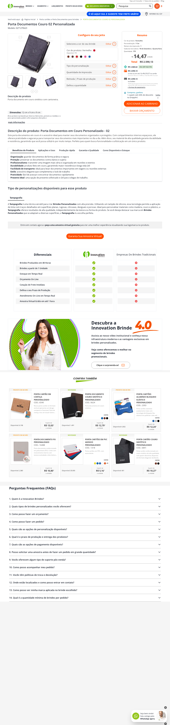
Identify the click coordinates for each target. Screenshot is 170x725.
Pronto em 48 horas (74, 6)
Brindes (29, 6)
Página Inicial (29, 19)
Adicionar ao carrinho (142, 103)
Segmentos (42, 6)
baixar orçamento (142, 110)
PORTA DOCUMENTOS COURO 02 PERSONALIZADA (104, 19)
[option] (16, 83)
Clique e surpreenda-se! (107, 365)
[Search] (150, 6)
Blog (162, 1)
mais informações (16, 122)
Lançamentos (57, 6)
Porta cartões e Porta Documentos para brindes (59, 19)
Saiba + (158, 96)
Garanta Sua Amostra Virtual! (85, 236)
